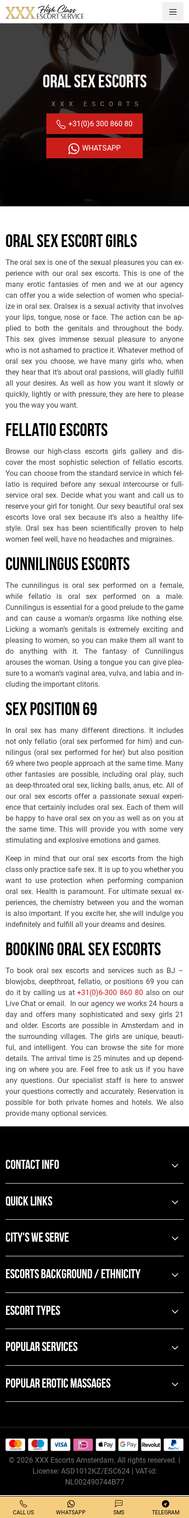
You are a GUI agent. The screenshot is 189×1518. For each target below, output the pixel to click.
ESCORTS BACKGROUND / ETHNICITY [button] (73, 1275)
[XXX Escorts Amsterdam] (45, 11)
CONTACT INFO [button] (32, 1165)
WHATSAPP (100, 148)
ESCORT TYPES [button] (33, 1311)
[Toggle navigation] (172, 11)
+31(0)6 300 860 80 (100, 123)
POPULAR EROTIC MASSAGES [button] (58, 1384)
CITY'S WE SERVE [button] (37, 1238)
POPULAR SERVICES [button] (42, 1347)
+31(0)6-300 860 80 (110, 992)
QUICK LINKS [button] (29, 1202)
